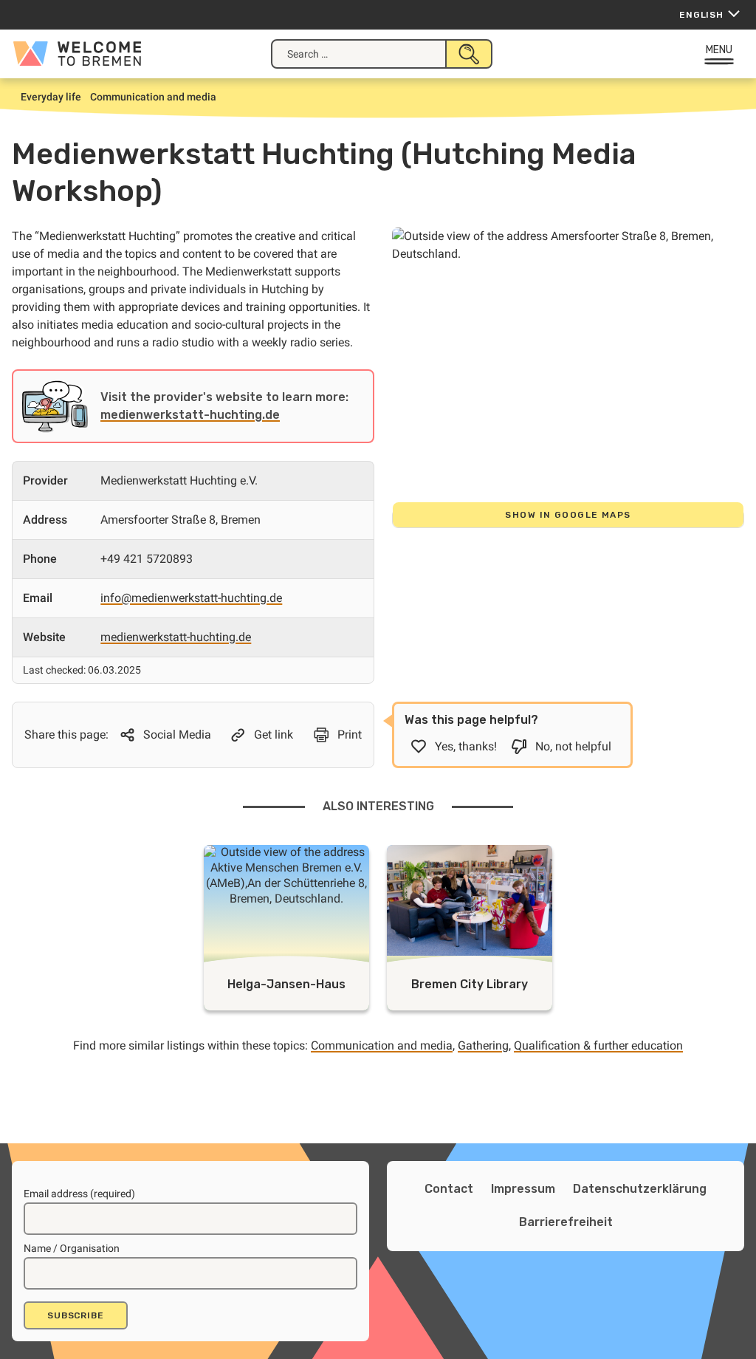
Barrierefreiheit (566, 1222)
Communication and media (382, 1045)
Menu (719, 50)
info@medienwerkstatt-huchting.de (191, 598)
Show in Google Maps (567, 515)
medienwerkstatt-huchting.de (190, 415)
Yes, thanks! (466, 746)
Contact (449, 1189)
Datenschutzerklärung (640, 1189)
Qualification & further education (598, 1045)
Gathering (483, 1045)
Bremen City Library (469, 984)
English (701, 15)
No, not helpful (573, 746)
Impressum (523, 1189)
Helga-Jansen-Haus (286, 984)
